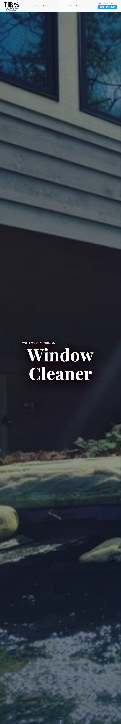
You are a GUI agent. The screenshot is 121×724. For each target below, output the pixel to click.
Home (38, 6)
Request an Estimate (58, 6)
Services (46, 6)
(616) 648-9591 (107, 7)
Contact (78, 6)
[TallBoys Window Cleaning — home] (11, 6)
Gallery (70, 6)
